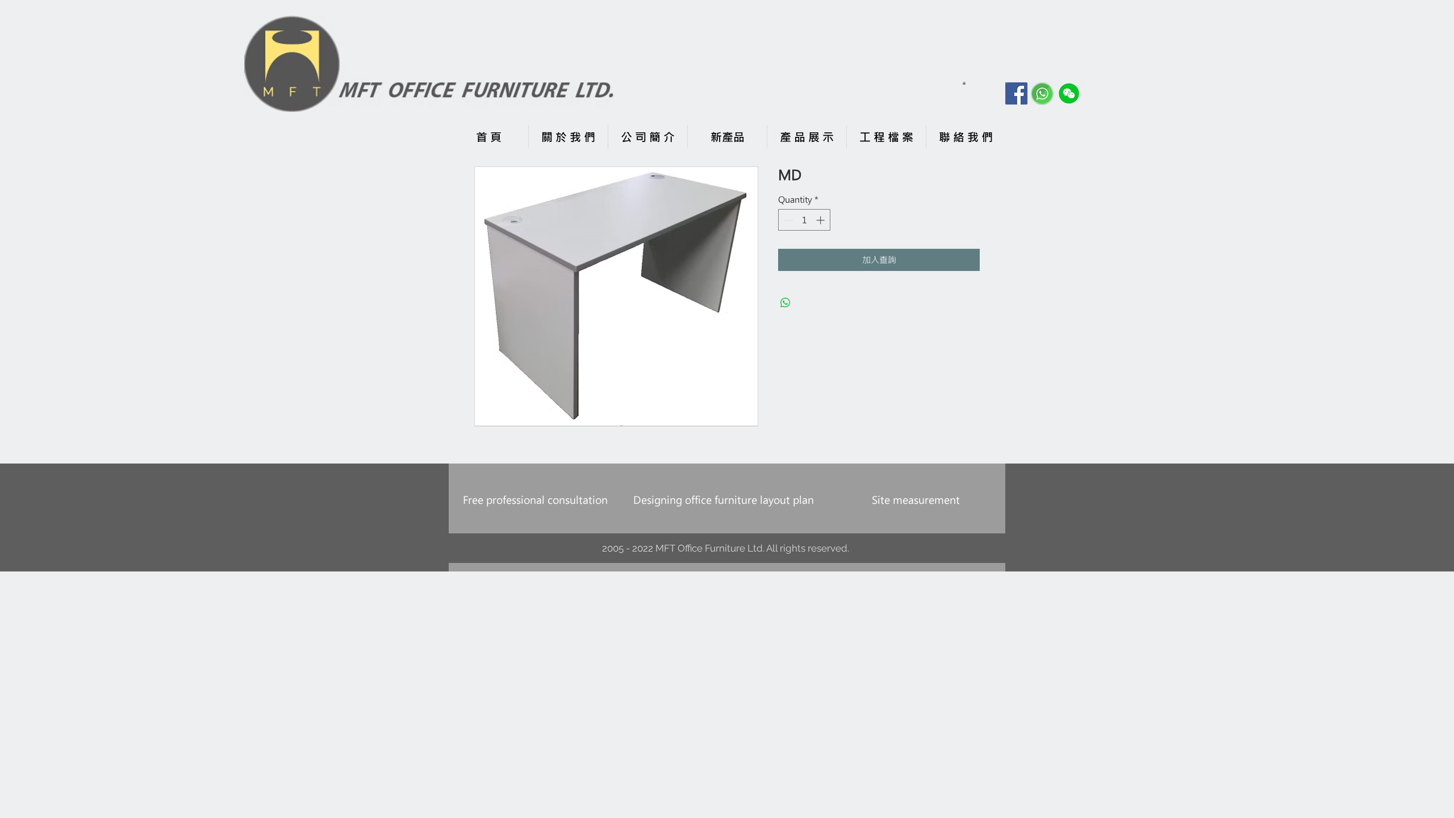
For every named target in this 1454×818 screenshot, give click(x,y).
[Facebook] (1016, 93)
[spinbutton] (804, 220)
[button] (964, 83)
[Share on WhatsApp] (785, 303)
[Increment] (821, 220)
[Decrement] (787, 220)
